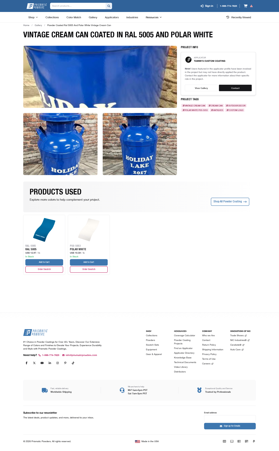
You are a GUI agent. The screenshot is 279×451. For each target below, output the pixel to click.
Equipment (151, 349)
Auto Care (235, 349)
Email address (210, 412)
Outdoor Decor (236, 105)
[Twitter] (34, 363)
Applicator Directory (184, 353)
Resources (152, 17)
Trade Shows (237, 335)
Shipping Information (212, 349)
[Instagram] (57, 363)
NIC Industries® (238, 340)
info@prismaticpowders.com (81, 355)
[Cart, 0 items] (248, 6)
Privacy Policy (209, 354)
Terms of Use (209, 359)
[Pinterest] (65, 363)
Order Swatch (44, 269)
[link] (79, 25)
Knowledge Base (182, 358)
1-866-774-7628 (50, 355)
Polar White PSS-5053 (196, 110)
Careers (206, 363)
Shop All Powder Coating (227, 201)
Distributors (180, 372)
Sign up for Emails (232, 426)
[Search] (109, 6)
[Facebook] (26, 363)
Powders (150, 340)
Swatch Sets (152, 345)
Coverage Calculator (184, 335)
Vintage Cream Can (195, 105)
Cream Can (217, 105)
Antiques (218, 110)
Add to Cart (44, 262)
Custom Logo (236, 110)
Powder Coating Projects (182, 342)
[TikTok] (73, 363)
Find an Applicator (183, 348)
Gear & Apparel (154, 354)
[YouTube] (42, 363)
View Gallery (201, 88)
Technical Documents (185, 362)
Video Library (181, 367)
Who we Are (208, 335)
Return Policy (209, 345)
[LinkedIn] (49, 363)
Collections (151, 335)
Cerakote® (235, 345)
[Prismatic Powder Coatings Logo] (37, 6)
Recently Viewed (241, 17)
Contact (235, 88)
